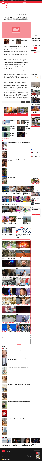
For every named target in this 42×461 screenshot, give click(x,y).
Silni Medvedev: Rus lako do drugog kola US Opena (36, 42)
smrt (4, 138)
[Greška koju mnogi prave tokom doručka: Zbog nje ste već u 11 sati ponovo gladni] (4, 422)
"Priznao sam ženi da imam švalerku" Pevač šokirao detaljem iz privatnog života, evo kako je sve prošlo (35, 104)
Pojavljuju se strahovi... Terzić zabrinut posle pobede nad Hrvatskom (36, 43)
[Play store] (23, 102)
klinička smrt (7, 138)
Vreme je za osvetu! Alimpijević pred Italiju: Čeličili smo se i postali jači (35, 445)
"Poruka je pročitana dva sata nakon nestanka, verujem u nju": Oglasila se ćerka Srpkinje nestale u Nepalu (6, 445)
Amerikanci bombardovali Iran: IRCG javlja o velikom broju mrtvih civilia (36, 45)
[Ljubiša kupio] (35, 92)
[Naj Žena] (15, 0)
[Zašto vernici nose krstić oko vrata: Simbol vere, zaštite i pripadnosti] (4, 379)
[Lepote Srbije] (11, 0)
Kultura (7, 5)
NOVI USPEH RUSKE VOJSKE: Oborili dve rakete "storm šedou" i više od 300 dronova (24, 40)
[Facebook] (34, 450)
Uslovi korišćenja (29, 456)
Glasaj (35, 214)
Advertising (28, 454)
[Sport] (21, 0)
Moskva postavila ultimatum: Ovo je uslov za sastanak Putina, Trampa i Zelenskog (16, 445)
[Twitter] (39, 450)
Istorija (7, 3)
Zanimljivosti (4, 15)
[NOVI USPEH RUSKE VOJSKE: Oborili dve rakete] (18, 41)
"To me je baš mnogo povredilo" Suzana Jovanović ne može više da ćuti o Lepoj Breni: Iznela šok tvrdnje (35, 112)
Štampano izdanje (38, 458)
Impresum (28, 455)
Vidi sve (36, 52)
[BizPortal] (7, 0)
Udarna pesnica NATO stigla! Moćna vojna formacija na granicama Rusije (36, 38)
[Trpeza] (18, 0)
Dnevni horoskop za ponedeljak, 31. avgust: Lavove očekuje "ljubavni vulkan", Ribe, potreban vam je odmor (25, 445)
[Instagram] (36, 450)
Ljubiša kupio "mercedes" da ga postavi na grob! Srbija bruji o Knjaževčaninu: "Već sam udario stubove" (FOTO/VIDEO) (34, 96)
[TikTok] (37, 450)
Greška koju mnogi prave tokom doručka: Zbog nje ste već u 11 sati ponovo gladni (18, 418)
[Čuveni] (4, 414)
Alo (2, 138)
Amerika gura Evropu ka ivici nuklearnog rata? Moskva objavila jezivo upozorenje (36, 40)
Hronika (2, 455)
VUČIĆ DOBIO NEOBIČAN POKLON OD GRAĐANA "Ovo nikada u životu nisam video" (27, 133)
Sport (2, 456)
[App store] (28, 102)
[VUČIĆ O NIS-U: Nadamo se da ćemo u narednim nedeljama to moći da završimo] (6, 122)
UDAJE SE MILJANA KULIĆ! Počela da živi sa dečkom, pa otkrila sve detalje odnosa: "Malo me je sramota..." (12, 40)
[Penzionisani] (25, 0)
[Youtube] (38, 450)
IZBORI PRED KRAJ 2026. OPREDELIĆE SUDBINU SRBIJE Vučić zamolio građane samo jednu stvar (12, 127)
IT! (6, 7)
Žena (10, 455)
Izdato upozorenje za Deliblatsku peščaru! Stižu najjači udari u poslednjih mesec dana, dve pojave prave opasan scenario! (35, 88)
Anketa (32, 207)
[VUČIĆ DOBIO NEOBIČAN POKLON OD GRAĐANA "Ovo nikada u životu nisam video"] (21, 134)
